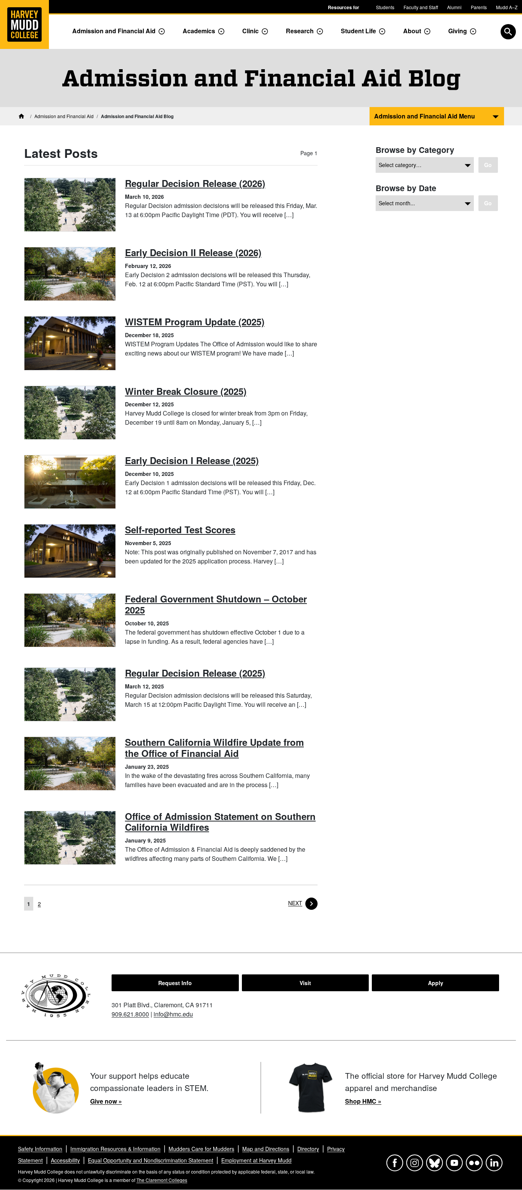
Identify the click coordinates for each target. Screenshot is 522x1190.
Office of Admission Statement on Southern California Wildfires (220, 822)
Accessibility (65, 1160)
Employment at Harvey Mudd (256, 1160)
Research (300, 30)
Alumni (454, 7)
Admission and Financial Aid (114, 30)
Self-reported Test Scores (180, 529)
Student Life (358, 30)
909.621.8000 (130, 1014)
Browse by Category (415, 149)
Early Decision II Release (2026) (193, 252)
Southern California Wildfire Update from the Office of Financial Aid (214, 747)
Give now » (106, 1101)
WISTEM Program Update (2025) (194, 321)
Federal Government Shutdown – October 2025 (216, 604)
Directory (308, 1149)
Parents (479, 7)
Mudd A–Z (506, 7)
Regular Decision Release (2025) (195, 672)
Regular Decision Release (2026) (195, 183)
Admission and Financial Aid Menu (424, 116)
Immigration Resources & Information (115, 1149)
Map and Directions (265, 1149)
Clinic (250, 30)
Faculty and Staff (421, 7)
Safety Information (40, 1149)
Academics (199, 30)
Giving (457, 30)
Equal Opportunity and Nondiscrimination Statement (150, 1160)
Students (385, 7)
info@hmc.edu (173, 1014)
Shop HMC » (363, 1101)
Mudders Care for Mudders (201, 1149)
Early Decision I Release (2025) (192, 460)
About (412, 30)
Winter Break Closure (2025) (185, 391)
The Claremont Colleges (161, 1180)
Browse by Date (406, 187)
